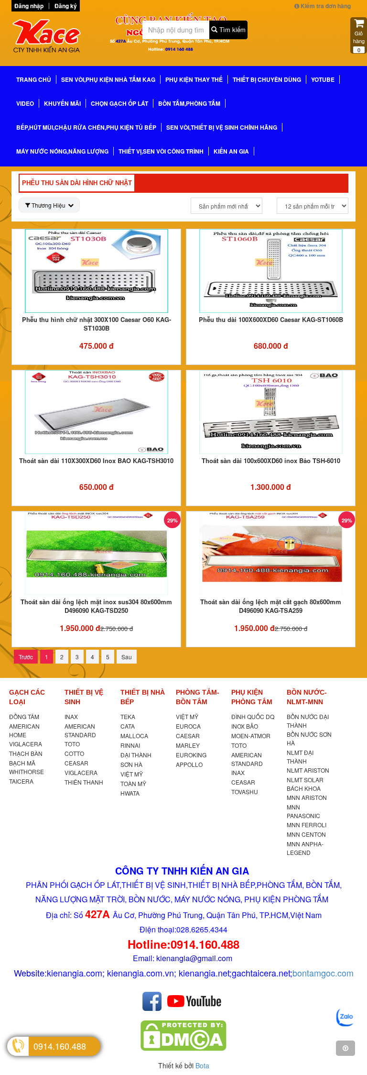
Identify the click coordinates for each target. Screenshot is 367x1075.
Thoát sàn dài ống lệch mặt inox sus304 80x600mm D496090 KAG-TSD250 (96, 606)
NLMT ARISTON (308, 770)
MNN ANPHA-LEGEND (305, 848)
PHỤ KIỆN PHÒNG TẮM (251, 697)
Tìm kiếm (231, 29)
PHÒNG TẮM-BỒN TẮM (197, 697)
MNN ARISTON (307, 797)
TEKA (127, 716)
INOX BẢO (244, 726)
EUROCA (188, 726)
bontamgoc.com (323, 972)
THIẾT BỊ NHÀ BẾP (142, 697)
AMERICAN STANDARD (80, 730)
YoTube (323, 79)
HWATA (130, 793)
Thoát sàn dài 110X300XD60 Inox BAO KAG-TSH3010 (96, 460)
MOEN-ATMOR (250, 735)
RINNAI (130, 745)
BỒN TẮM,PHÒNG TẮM (189, 103)
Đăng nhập (28, 5)
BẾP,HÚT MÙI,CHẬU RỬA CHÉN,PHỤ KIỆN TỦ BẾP (86, 127)
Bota (202, 1065)
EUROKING (191, 755)
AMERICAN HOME (24, 730)
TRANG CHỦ (33, 79)
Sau (126, 657)
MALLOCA (134, 735)
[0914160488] (345, 1017)
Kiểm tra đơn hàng (325, 5)
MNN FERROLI (306, 824)
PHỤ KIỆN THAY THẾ (194, 79)
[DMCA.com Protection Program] (183, 1035)
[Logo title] (49, 37)
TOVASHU (244, 791)
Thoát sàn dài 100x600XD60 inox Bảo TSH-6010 (271, 460)
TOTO (72, 744)
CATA (127, 726)
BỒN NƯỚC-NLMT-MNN (307, 697)
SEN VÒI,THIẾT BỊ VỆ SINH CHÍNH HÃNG (221, 127)
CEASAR (76, 763)
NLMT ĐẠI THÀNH (300, 756)
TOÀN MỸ (133, 783)
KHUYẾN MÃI (62, 103)
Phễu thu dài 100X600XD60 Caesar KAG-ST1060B (271, 319)
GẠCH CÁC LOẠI (27, 697)
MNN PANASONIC (303, 811)
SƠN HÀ (131, 764)
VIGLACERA (25, 744)
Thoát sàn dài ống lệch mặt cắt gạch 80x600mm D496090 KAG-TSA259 (270, 606)
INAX (71, 716)
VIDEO (25, 103)
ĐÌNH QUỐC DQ (252, 716)
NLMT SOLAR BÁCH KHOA (305, 784)
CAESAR (188, 735)
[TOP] (345, 1048)
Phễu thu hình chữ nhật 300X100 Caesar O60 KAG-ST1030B (96, 323)
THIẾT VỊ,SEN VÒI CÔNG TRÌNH (161, 151)
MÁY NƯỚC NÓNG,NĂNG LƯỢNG (62, 151)
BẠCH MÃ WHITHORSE (26, 767)
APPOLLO (189, 764)
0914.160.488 (59, 1046)
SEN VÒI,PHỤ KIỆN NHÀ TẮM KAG (108, 79)
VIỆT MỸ (131, 774)
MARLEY (188, 745)
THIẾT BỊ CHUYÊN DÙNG (267, 79)
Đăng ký (65, 5)
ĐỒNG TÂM (24, 716)
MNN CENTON (306, 834)
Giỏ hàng (359, 41)
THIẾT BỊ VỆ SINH (84, 697)
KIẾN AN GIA (231, 151)
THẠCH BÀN (26, 753)
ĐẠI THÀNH (135, 755)
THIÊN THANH (84, 782)
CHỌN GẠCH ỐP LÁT (119, 103)
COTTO (74, 753)
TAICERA (21, 781)
